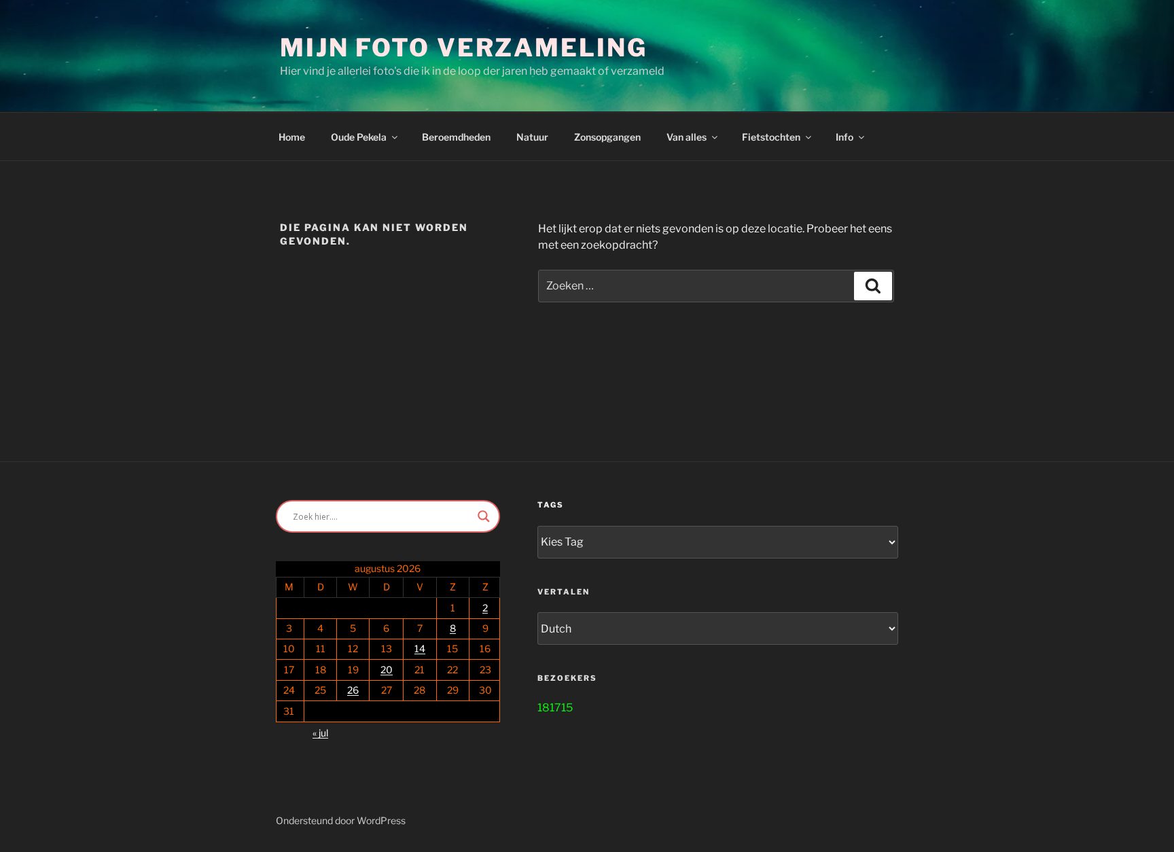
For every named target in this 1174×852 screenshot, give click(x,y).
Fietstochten (771, 137)
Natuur (532, 137)
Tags (550, 505)
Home (292, 137)
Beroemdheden (456, 137)
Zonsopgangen (607, 137)
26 (353, 690)
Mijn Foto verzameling (463, 48)
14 (419, 648)
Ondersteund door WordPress (341, 820)
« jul (320, 733)
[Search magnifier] (483, 516)
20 (386, 669)
